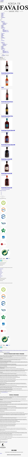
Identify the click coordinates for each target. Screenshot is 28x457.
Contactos (2, 16)
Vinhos (2, 13)
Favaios (2, 14)
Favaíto (2, 15)
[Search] (6, 2)
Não (0, 453)
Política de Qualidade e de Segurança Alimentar (16, 350)
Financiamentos (3, 17)
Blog (1, 36)
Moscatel (4, 22)
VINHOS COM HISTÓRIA (6, 31)
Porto (3, 29)
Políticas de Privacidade (7, 350)
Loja (1, 18)
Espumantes (4, 23)
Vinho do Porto (4, 24)
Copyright (23, 350)
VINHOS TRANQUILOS (5, 30)
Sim (1, 453)
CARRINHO (2, 0)
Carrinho (6, 442)
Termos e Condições (2, 350)
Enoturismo (2, 25)
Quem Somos (3, 21)
